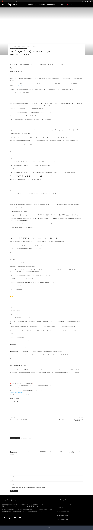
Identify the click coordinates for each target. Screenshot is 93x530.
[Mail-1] (90, 1)
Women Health (24, 48)
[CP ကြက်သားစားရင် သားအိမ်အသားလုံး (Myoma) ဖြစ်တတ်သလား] (16, 445)
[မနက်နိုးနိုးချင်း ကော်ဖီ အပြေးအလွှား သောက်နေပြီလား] (76, 445)
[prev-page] (11, 455)
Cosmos (12, 54)
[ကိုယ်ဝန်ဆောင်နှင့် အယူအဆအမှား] (61, 445)
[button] (71, 4)
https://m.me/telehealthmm (16, 392)
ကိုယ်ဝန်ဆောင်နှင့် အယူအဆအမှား (61, 451)
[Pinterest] (17, 411)
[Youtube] (87, 1)
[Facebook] (82, 1)
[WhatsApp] (21, 411)
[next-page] (13, 455)
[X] (14, 411)
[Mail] (14, 517)
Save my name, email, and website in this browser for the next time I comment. (29, 487)
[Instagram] (85, 1)
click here (20, 85)
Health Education (17, 46)
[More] (43, 59)
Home (11, 46)
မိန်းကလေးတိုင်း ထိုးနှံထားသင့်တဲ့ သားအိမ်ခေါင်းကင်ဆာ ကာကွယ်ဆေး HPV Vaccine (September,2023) (67, 420)
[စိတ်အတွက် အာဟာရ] (31, 445)
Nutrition (23, 46)
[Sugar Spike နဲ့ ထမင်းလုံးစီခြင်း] (46, 445)
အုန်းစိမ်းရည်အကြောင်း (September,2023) (19, 419)
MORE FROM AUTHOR (26, 438)
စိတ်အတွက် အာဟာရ (28, 451)
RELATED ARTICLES (15, 438)
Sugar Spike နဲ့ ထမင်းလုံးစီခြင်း (46, 451)
